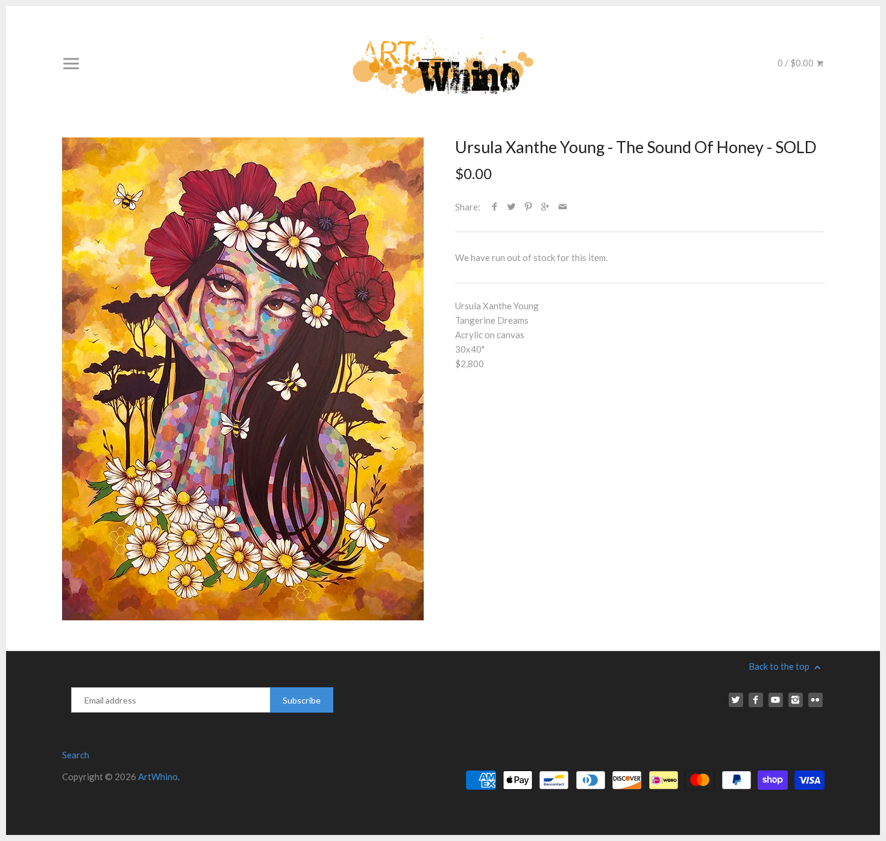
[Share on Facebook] (494, 206)
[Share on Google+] (545, 206)
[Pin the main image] (528, 206)
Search (75, 754)
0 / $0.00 (796, 62)
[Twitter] (736, 700)
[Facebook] (756, 700)
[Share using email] (562, 206)
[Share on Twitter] (511, 206)
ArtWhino (158, 776)
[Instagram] (795, 700)
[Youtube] (775, 700)
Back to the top (780, 666)
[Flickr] (815, 700)
